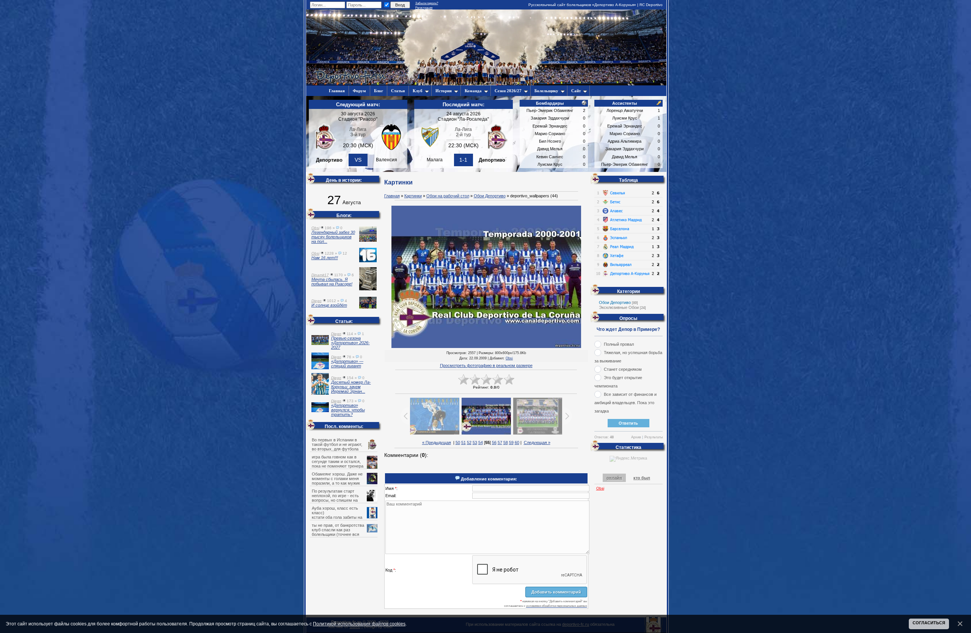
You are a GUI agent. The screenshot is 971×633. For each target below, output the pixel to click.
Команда (473, 90)
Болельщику (546, 90)
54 (480, 442)
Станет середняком (623, 369)
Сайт (576, 90)
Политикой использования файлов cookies (359, 623)
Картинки (413, 196)
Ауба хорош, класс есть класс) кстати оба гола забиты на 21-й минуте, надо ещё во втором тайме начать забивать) (344, 517)
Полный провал (619, 344)
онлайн (614, 478)
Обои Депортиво (490, 196)
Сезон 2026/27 (508, 90)
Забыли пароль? (426, 3)
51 (463, 442)
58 (505, 442)
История (443, 90)
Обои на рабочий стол (447, 196)
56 (494, 442)
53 (475, 442)
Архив (636, 437)
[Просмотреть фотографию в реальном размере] (486, 277)
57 (500, 442)
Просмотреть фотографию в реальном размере (486, 365)
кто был (641, 478)
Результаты (653, 437)
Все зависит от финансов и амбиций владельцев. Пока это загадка (625, 402)
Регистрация (423, 7)
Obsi (509, 358)
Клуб (418, 90)
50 (458, 442)
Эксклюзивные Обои (619, 307)
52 (469, 442)
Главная (392, 196)
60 (517, 442)
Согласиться (929, 622)
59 (511, 442)
